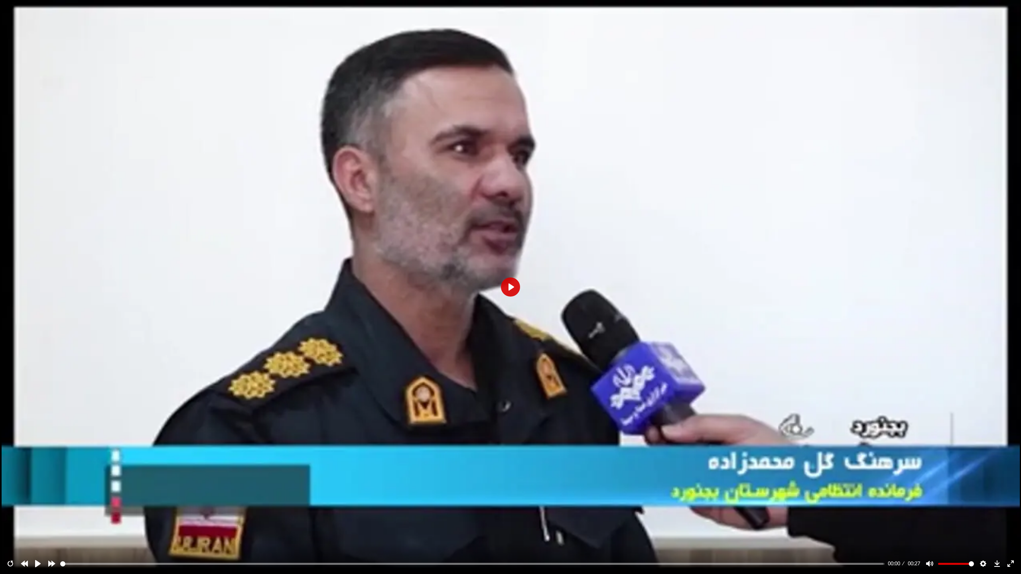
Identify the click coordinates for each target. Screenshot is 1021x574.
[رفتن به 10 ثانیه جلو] (51, 563)
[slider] (472, 564)
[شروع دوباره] (10, 563)
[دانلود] (997, 563)
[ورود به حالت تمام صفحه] (1010, 563)
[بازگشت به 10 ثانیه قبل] (24, 563)
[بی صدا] (929, 563)
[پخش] (38, 563)
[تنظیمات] (983, 563)
